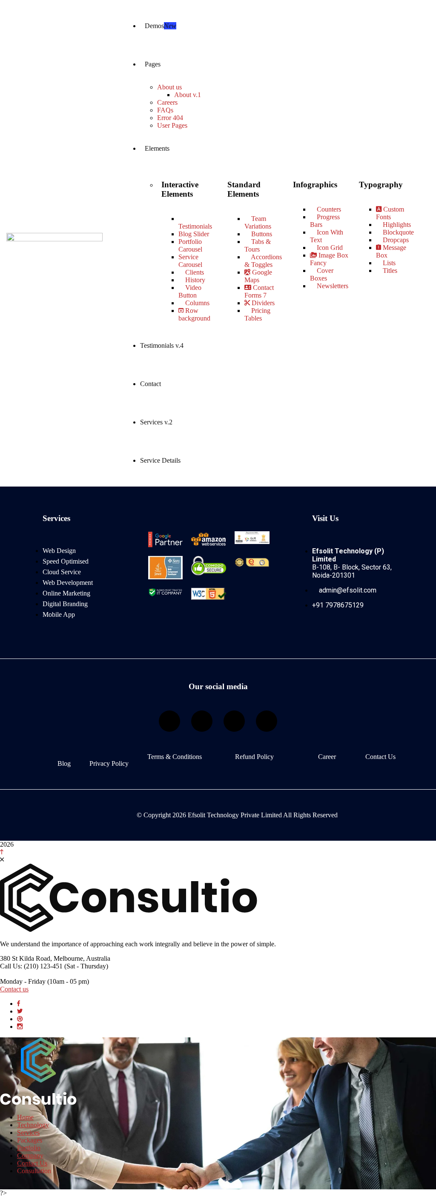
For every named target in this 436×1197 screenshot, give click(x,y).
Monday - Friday (23, 981)
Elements (157, 148)
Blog (64, 763)
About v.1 (187, 94)
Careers (167, 102)
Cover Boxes (321, 274)
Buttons (261, 234)
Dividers (262, 302)
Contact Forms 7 (259, 291)
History (194, 280)
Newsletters (331, 285)
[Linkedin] (234, 721)
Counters (328, 209)
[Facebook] (169, 721)
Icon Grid (329, 247)
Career (327, 756)
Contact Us (380, 756)
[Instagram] (201, 721)
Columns (196, 302)
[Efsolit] (38, 1102)
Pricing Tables (257, 314)
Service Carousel (190, 260)
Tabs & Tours (257, 245)
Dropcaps (395, 239)
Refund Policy (254, 756)
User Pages (172, 125)
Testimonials (195, 226)
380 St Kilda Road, (26, 958)
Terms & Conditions (174, 756)
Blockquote (397, 232)
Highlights (396, 224)
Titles (389, 270)
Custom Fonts (390, 213)
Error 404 (170, 117)
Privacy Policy (109, 763)
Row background (194, 314)
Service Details (160, 460)
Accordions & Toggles (263, 260)
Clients (194, 272)
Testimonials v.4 (162, 345)
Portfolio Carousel (190, 245)
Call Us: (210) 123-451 (31, 966)
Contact (150, 383)
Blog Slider (193, 234)
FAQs (165, 110)
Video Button (189, 291)
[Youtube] (266, 721)
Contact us (14, 989)
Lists (388, 262)
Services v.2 (156, 422)
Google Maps (258, 276)
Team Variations (257, 222)
